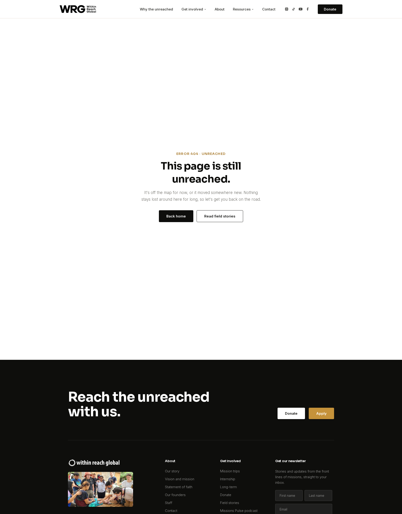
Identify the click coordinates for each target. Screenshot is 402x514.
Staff (168, 503)
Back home (176, 216)
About (219, 9)
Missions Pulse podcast (239, 510)
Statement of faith (178, 487)
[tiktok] (293, 9)
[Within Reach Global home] (78, 9)
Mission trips (230, 471)
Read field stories (219, 216)
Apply (321, 413)
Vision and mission (179, 479)
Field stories (229, 503)
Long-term (228, 487)
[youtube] (300, 9)
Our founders (175, 495)
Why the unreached (156, 9)
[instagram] (286, 9)
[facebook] (307, 9)
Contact (268, 9)
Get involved (192, 9)
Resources (242, 9)
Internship (227, 479)
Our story (172, 471)
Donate (330, 9)
